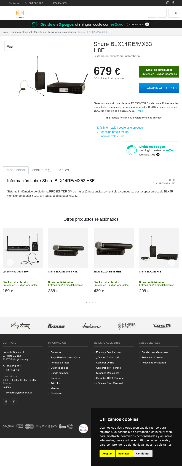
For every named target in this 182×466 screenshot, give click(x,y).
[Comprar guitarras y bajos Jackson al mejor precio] (91, 325)
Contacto (13, 3)
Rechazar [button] (124, 453)
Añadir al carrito (161, 88)
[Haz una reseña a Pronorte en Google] (83, 428)
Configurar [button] (143, 453)
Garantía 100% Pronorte (110, 378)
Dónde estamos (59, 372)
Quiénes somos (59, 367)
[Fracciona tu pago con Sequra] (150, 149)
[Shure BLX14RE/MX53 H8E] (9, 46)
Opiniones (56, 393)
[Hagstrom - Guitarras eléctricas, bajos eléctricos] (20, 325)
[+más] (139, 110)
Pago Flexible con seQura (65, 357)
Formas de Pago (60, 362)
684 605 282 (35, 3)
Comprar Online (105, 362)
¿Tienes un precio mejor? (112, 131)
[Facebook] (173, 3)
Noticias (55, 378)
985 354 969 (59, 3)
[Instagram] (167, 3)
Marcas (55, 388)
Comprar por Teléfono (108, 367)
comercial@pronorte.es (19, 392)
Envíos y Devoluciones (109, 352)
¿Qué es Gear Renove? (109, 383)
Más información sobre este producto (120, 127)
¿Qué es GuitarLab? (107, 357)
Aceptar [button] (107, 453)
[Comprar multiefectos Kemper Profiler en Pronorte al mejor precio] (126, 325)
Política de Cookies (152, 357)
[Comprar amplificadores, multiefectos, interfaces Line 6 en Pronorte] (162, 325)
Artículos (55, 383)
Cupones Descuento (107, 372)
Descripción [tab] (15, 170)
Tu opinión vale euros (110, 136)
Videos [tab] (64, 170)
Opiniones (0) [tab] (42, 170)
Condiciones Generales (155, 352)
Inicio (6, 32)
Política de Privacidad (154, 362)
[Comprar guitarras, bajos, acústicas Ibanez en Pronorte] (56, 325)
